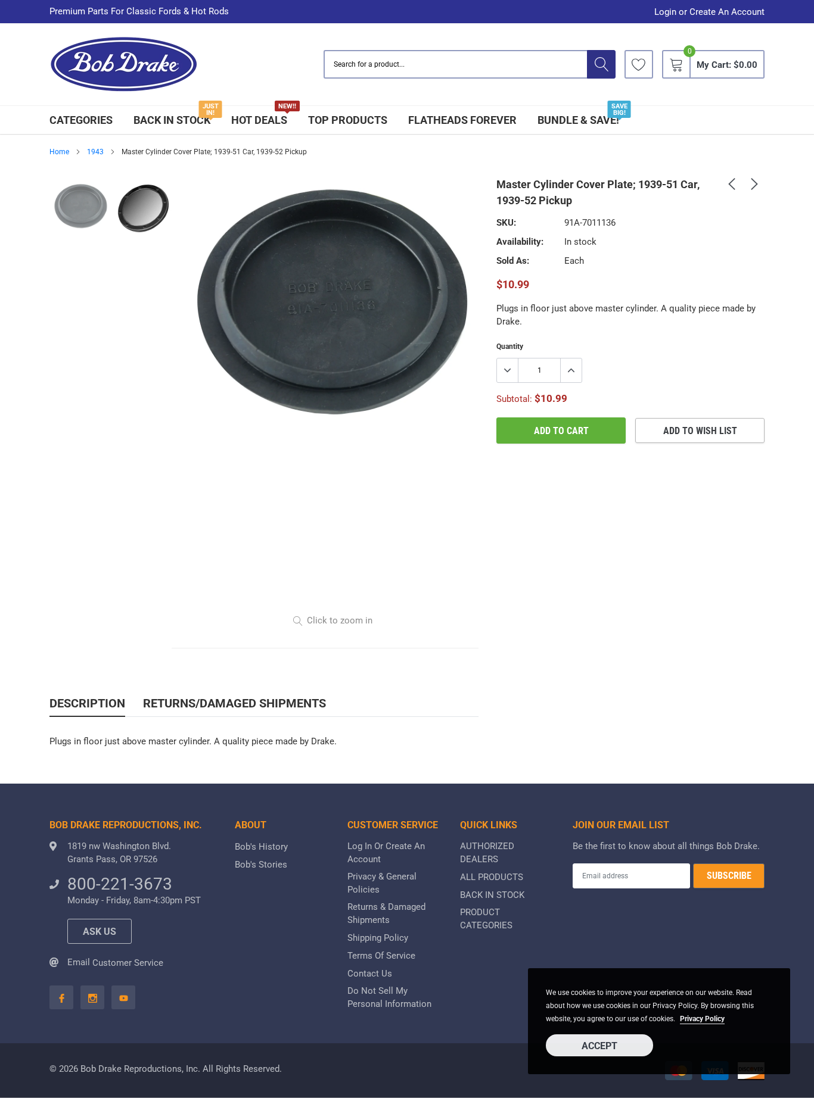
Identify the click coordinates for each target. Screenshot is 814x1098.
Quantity (509, 346)
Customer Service (127, 962)
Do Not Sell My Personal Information (389, 997)
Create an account (727, 12)
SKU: (506, 222)
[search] (601, 64)
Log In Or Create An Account (386, 853)
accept (599, 1046)
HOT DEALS (259, 120)
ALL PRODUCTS (491, 877)
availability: (519, 241)
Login (665, 12)
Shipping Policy (377, 937)
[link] (639, 64)
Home (59, 152)
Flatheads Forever (462, 120)
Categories (81, 120)
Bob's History (261, 846)
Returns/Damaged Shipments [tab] (234, 703)
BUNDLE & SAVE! (578, 120)
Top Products (347, 120)
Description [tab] (87, 703)
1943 (95, 152)
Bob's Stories (261, 864)
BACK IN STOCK (171, 120)
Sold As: (512, 260)
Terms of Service (381, 955)
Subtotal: (514, 399)
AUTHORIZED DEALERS (487, 853)
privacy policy (702, 1019)
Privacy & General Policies (382, 883)
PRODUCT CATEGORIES (486, 919)
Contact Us (369, 973)
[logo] (123, 64)
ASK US (99, 931)
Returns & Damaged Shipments (386, 913)
